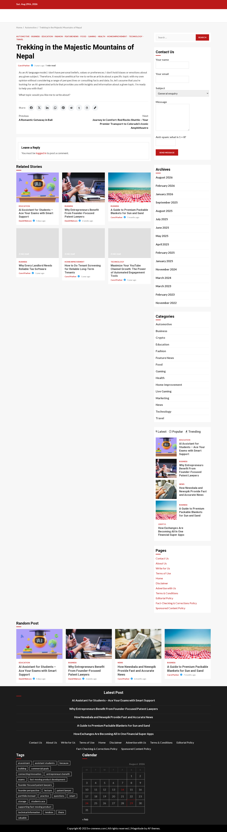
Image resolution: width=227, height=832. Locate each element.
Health (102, 36)
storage (22, 801)
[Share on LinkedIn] (47, 108)
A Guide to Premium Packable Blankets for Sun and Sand (129, 187)
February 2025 (165, 252)
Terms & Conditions (167, 593)
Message (161, 101)
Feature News (72, 36)
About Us (161, 563)
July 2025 (162, 219)
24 (86, 803)
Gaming (92, 36)
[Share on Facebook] (31, 108)
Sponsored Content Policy (170, 608)
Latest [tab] (162, 431)
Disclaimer (162, 583)
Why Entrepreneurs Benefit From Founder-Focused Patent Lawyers (83, 187)
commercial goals (40, 768)
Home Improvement (117, 36)
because (64, 763)
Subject (160, 88)
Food (83, 36)
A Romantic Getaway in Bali (36, 117)
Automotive (23, 36)
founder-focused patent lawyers (35, 784)
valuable (22, 817)
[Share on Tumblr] (79, 108)
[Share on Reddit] (71, 108)
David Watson (25, 221)
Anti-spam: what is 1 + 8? (171, 137)
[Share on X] (39, 108)
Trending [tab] (194, 431)
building (22, 768)
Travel (19, 39)
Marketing (162, 398)
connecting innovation (29, 774)
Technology (136, 36)
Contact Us (162, 558)
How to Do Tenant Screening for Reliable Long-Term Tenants (83, 243)
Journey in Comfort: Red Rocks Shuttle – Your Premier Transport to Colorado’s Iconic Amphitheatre (120, 121)
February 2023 (165, 294)
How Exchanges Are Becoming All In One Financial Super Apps (171, 531)
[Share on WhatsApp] (55, 108)
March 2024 (163, 278)
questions (59, 795)
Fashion (59, 36)
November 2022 (166, 303)
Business (35, 36)
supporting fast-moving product (34, 806)
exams (21, 779)
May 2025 (162, 236)
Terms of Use (163, 573)
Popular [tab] (177, 431)
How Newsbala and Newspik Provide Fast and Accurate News (166, 489)
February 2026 (165, 185)
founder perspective (28, 790)
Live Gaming (163, 391)
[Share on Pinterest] (63, 108)
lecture (48, 790)
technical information (29, 812)
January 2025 (164, 261)
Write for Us (163, 568)
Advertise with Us (166, 588)
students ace (38, 801)
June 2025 (162, 227)
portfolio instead (26, 795)
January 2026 (164, 194)
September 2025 (167, 202)
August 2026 (164, 177)
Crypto (160, 337)
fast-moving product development (47, 779)
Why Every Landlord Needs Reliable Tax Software (37, 243)
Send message (166, 152)
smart (72, 795)
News (159, 404)
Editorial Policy (164, 598)
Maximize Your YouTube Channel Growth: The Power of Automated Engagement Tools (129, 243)
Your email (162, 73)
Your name (162, 59)
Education (47, 36)
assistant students (45, 763)
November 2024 (166, 269)
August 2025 (164, 211)
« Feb (85, 819)
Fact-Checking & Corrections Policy (176, 603)
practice (44, 795)
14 (122, 789)
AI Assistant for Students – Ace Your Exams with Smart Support (37, 187)
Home (159, 578)
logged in (41, 153)
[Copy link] (95, 108)
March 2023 (163, 286)
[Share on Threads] (87, 108)
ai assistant (24, 763)
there (61, 812)
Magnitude (137, 828)
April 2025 (162, 244)
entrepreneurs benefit (58, 774)
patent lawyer (64, 790)
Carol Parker (24, 65)
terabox (49, 812)
